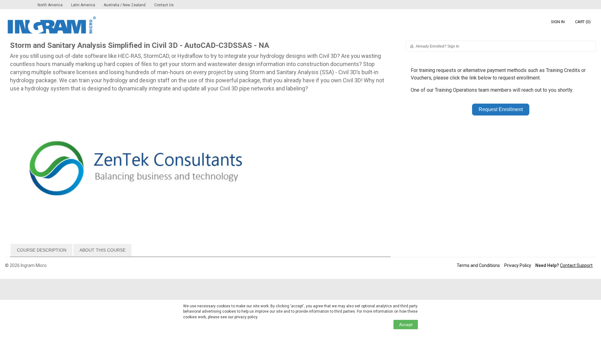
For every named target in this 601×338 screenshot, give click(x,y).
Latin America (83, 5)
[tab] (41, 250)
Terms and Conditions (478, 265)
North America (51, 5)
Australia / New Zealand (125, 5)
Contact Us (164, 5)
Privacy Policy (517, 265)
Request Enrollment (501, 109)
